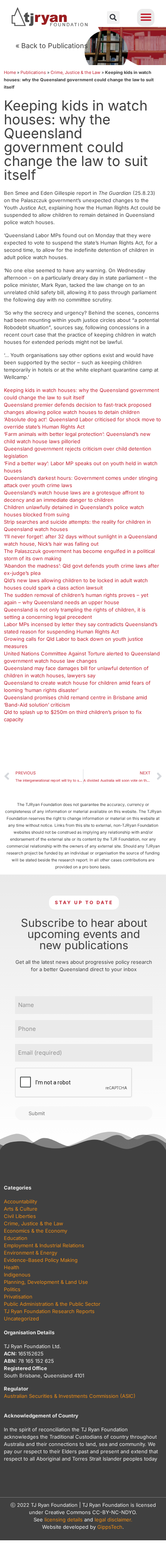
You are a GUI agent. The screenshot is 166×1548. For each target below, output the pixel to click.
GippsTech (109, 1527)
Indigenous (17, 1275)
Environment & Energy (30, 1253)
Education (15, 1238)
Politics (12, 1289)
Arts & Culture (20, 1209)
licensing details (63, 1519)
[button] (113, 17)
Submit (37, 1113)
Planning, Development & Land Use (46, 1282)
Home (10, 72)
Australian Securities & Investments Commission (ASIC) (70, 1396)
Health (11, 1267)
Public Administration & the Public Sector (52, 1304)
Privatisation (18, 1296)
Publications (33, 72)
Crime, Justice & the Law (75, 72)
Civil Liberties (20, 1216)
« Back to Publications (51, 46)
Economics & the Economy (35, 1231)
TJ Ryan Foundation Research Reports (49, 1311)
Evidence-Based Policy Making (41, 1260)
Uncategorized (21, 1318)
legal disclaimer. (113, 1519)
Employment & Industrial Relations (44, 1245)
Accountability (20, 1201)
